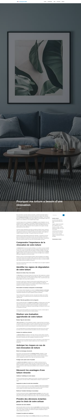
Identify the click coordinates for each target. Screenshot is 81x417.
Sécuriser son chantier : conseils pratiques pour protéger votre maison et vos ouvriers (58, 228)
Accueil (45, 1)
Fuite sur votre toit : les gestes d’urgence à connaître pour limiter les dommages (58, 235)
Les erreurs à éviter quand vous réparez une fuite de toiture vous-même (57, 221)
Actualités (58, 1)
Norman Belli (19, 208)
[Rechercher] (64, 215)
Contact (63, 1)
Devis (54, 1)
